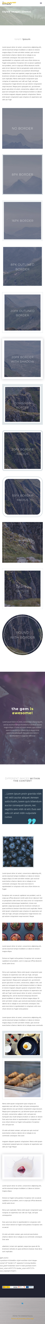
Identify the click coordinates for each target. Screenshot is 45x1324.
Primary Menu (41, 3)
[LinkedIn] (22, 1303)
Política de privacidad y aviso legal (22, 1318)
